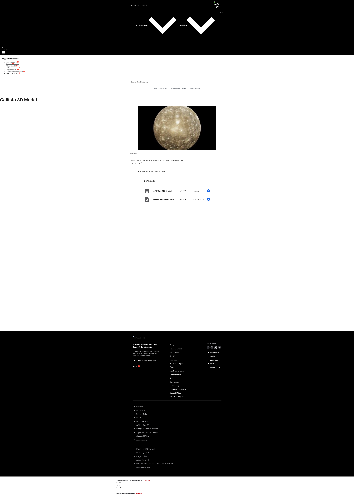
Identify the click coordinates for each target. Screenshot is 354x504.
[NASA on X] (215, 347)
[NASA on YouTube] (219, 347)
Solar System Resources (160, 88)
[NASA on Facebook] (208, 347)
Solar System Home (194, 88)
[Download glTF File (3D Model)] (208, 192)
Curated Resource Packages (178, 88)
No (119, 485)
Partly (120, 487)
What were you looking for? (129, 493)
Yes (119, 482)
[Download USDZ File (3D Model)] (208, 200)
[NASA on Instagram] (211, 347)
